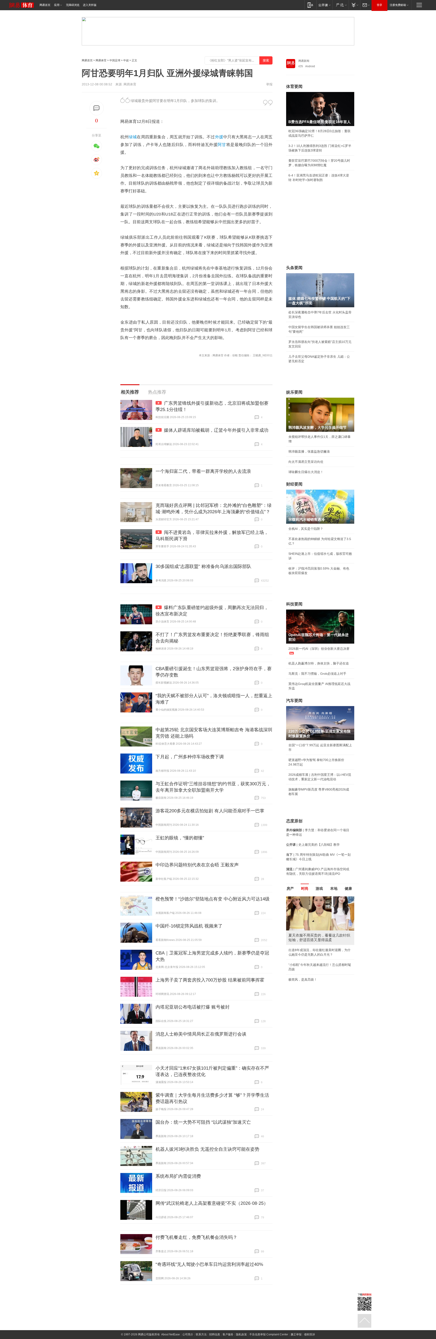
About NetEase (170, 1334)
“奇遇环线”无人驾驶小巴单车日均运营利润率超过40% (209, 1264)
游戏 (319, 888)
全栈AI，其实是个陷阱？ (305, 529)
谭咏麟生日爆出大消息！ (305, 472)
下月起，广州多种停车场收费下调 (190, 756)
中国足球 (114, 60)
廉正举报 (296, 1334)
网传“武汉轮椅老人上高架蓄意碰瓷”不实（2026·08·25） (212, 1203)
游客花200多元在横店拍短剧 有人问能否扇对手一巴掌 (210, 810)
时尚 (304, 888)
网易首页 (45, 5)
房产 (290, 888)
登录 (379, 5)
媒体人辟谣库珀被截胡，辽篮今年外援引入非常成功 (216, 430)
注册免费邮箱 (398, 5)
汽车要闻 (294, 700)
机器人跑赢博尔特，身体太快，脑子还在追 (318, 663)
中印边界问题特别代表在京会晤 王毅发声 (197, 864)
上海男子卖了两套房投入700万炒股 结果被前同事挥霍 (210, 979)
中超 (126, 60)
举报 (269, 84)
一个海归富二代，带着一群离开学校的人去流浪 (203, 471)
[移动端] (310, 5)
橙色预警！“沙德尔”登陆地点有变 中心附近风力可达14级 (213, 898)
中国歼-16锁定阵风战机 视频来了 (189, 925)
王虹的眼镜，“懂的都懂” (180, 837)
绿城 (133, 137)
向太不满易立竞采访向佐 (305, 462)
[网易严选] (340, 5)
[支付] (354, 5)
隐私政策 (241, 1334)
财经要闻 (294, 484)
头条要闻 (294, 267)
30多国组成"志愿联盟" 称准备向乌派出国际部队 (203, 566)
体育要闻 (294, 86)
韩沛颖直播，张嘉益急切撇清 (309, 451)
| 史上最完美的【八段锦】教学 (313, 844)
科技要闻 (294, 604)
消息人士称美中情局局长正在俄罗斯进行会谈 (201, 1034)
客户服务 (228, 1334)
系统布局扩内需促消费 (178, 1176)
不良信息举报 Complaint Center (268, 1334)
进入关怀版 (90, 5)
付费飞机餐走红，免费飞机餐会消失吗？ (196, 1237)
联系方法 (201, 1334)
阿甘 (222, 144)
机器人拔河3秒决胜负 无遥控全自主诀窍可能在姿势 (207, 1149)
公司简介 (187, 1334)
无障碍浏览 (72, 5)
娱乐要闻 (294, 392)
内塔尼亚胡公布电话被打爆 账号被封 (193, 1006)
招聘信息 (214, 1334)
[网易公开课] (324, 5)
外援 (219, 137)
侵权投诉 (309, 1334)
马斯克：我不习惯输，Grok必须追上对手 (317, 673)
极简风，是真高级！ (302, 979)
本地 (333, 888)
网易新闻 (303, 60)
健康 (348, 888)
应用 (56, 5)
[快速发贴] (96, 108)
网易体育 (101, 60)
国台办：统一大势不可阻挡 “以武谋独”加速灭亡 (203, 1122)
